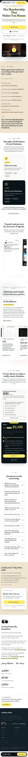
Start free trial (21, 754)
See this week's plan (14, 213)
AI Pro (2, 730)
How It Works (15, 31)
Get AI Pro (14, 456)
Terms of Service (5, 742)
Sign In (13, 2)
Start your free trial (14, 602)
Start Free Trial (21, 2)
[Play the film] (14, 50)
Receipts (3, 732)
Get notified (6, 704)
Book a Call (14, 460)
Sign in (16, 730)
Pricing (2, 734)
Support (16, 732)
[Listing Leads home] (6, 2)
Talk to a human (7, 320)
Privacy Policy (4, 740)
